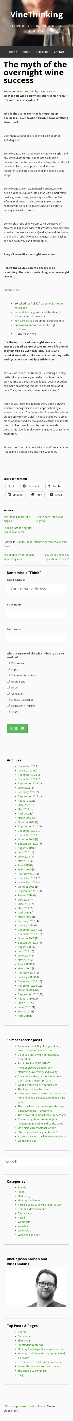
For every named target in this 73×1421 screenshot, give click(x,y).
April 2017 (24, 964)
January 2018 (26, 925)
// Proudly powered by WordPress (24, 1406)
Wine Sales (24, 1230)
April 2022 (24, 813)
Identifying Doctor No (31, 1345)
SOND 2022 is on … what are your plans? (42, 1136)
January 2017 (26, 977)
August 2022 (25, 800)
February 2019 (26, 874)
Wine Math (24, 1226)
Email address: (16, 580)
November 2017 (27, 934)
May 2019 (23, 861)
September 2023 (28, 783)
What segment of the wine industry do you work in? (35, 655)
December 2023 (27, 775)
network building (25, 312)
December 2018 (27, 878)
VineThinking (36, 14)
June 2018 (24, 904)
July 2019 (23, 852)
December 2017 (27, 929)
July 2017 (23, 951)
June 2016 (24, 1007)
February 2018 (26, 921)
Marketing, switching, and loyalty (38, 1072)
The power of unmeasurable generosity (42, 1115)
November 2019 (27, 835)
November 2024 (27, 766)
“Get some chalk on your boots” (37, 1132)
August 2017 (25, 947)
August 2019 (25, 848)
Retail (21, 1217)
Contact (59, 52)
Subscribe (42, 52)
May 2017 (23, 960)
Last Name (14, 629)
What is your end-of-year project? (38, 1085)
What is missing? (28, 1141)
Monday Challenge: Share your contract (41, 1349)
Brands (20, 542)
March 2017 (24, 968)
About (26, 52)
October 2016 (26, 990)
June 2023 (24, 787)
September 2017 (28, 942)
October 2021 (26, 822)
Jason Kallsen (47, 91)
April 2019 (24, 865)
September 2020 (28, 826)
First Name (14, 604)
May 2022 (23, 809)
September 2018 (28, 891)
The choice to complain (32, 1370)
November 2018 (27, 882)
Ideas (29, 542)
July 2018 (23, 899)
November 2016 (27, 985)
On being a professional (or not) (37, 1128)
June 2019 (24, 856)
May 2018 (23, 908)
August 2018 (25, 895)
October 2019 (26, 839)
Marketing (40, 542)
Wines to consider (29, 1235)
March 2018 (24, 917)
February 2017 (26, 973)
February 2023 (26, 792)
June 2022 (24, 805)
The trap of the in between (34, 1089)
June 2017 (24, 955)
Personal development (32, 1209)
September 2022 (28, 796)
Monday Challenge (29, 1200)
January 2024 (26, 770)
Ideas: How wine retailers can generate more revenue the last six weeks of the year (41, 1098)
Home (13, 52)
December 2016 (27, 981)
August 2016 (25, 998)
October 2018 (26, 886)
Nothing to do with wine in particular (39, 1204)
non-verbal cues (24, 321)
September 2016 (28, 994)
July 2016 (23, 1003)
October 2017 (26, 938)
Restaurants (25, 1213)
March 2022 (24, 818)
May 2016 (23, 1011)
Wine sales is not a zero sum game (39, 1366)
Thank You (24, 1340)
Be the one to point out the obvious (39, 1362)
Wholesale (53, 542)
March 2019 (24, 869)
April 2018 (24, 912)
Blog (20, 1375)
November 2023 (27, 779)
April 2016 (24, 1016)
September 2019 (28, 843)
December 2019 (27, 831)
